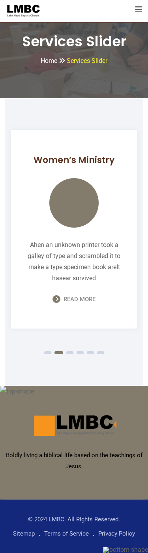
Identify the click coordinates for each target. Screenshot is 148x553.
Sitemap (24, 533)
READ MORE (80, 299)
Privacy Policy (116, 533)
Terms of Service (66, 533)
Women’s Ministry (74, 160)
